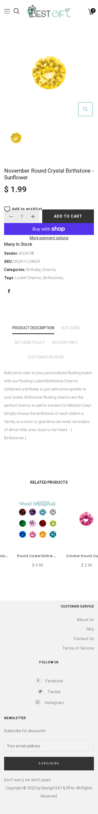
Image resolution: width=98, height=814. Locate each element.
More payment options (49, 238)
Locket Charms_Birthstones (39, 278)
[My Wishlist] (84, 13)
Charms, (49, 269)
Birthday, (34, 269)
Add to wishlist (26, 209)
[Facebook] (9, 291)
